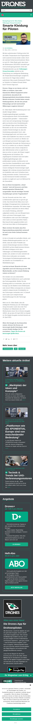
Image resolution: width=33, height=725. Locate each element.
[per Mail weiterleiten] (16, 339)
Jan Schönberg (8, 48)
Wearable (22, 348)
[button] (30, 685)
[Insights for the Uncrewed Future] (13, 4)
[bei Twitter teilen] (6, 339)
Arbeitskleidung (8, 348)
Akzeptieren (16, 709)
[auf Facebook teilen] (4, 339)
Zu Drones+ (17, 544)
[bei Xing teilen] (11, 339)
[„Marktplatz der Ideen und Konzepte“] (16, 372)
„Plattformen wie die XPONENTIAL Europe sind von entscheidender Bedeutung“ (15, 431)
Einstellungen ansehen (16, 719)
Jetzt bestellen (16, 587)
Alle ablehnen (16, 714)
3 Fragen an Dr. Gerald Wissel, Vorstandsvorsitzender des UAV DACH (14, 421)
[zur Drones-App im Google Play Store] (16, 669)
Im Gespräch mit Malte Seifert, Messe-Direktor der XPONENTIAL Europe (15, 381)
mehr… (24, 400)
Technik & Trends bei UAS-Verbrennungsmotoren (18, 475)
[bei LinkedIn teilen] (9, 339)
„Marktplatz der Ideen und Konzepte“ (15, 388)
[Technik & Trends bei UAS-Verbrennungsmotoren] (16, 461)
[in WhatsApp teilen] (14, 339)
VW (16, 348)
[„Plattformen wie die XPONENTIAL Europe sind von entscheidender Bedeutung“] (16, 413)
